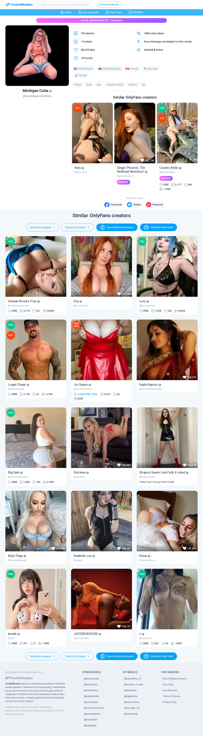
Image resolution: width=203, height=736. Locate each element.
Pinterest (157, 204)
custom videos (114, 84)
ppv (99, 84)
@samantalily (131, 714)
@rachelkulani (91, 690)
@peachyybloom (92, 714)
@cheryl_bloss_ (132, 702)
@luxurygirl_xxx (132, 708)
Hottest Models (110, 4)
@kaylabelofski (91, 696)
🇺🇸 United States (83, 68)
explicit (132, 84)
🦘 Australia (151, 68)
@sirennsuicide (91, 678)
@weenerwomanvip (94, 708)
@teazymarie (91, 684)
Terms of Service (171, 696)
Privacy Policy (170, 702)
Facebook (116, 204)
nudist (77, 84)
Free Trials (116, 12)
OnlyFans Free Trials (162, 227)
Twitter (137, 204)
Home (68, 12)
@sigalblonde (131, 696)
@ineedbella (90, 725)
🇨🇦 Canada (132, 68)
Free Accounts (90, 12)
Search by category (40, 227)
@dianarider (130, 690)
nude (89, 84)
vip (143, 84)
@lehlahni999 (91, 719)
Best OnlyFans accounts (175, 678)
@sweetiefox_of (132, 678)
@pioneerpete (91, 702)
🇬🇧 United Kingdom (109, 68)
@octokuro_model (133, 684)
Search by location (75, 227)
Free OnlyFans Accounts (120, 227)
